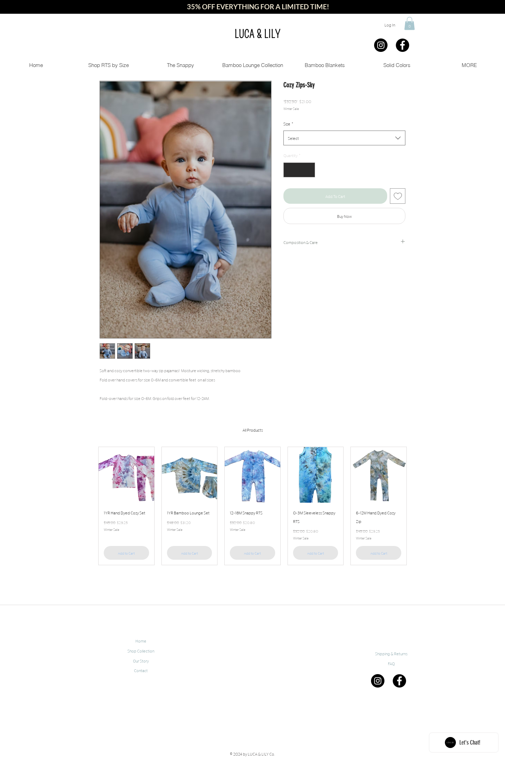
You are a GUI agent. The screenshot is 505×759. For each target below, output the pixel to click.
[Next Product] (417, 506)
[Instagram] (381, 45)
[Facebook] (402, 45)
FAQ (391, 663)
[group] (252, 506)
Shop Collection (140, 651)
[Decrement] (289, 170)
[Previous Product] (88, 506)
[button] (409, 23)
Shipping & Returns (391, 653)
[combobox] (344, 138)
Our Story (141, 661)
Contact (141, 670)
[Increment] (308, 170)
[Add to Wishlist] (397, 196)
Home (140, 641)
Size (288, 123)
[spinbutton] (299, 170)
